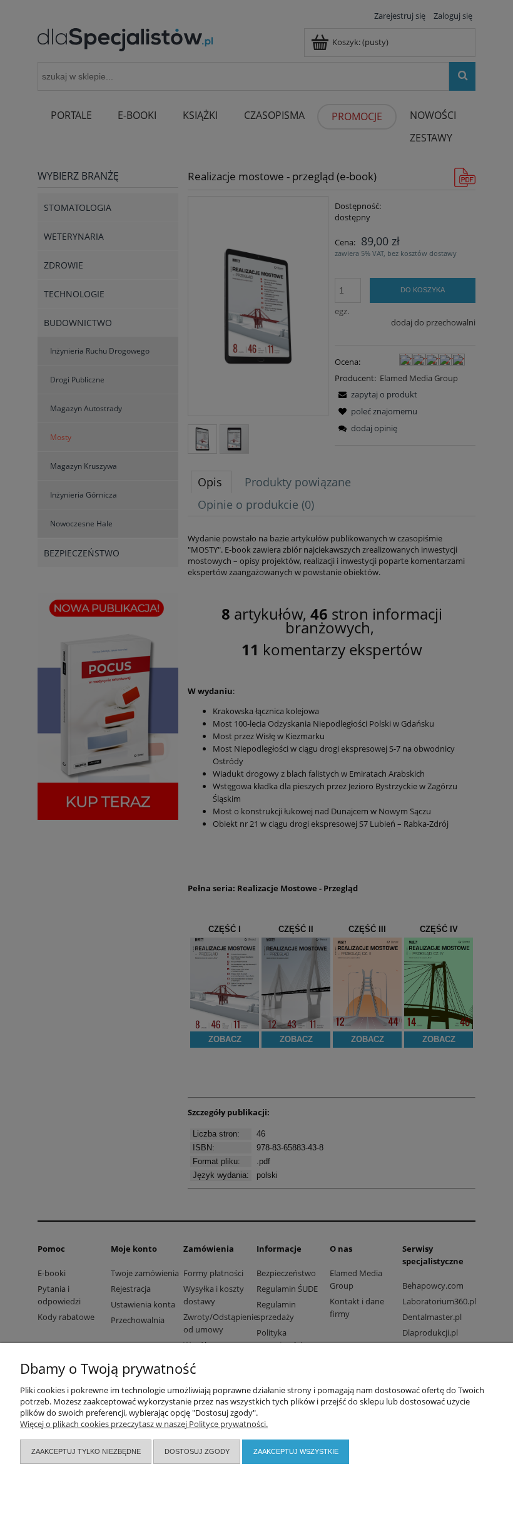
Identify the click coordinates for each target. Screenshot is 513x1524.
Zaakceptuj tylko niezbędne (86, 1451)
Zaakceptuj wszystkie (295, 1451)
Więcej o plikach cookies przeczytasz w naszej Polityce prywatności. (144, 1423)
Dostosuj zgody (197, 1451)
